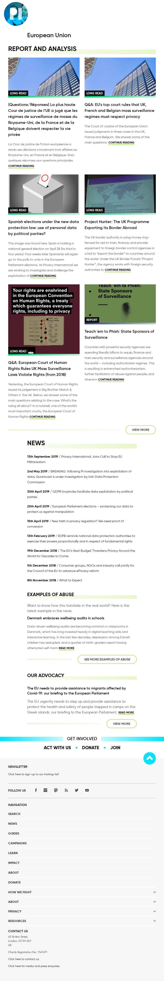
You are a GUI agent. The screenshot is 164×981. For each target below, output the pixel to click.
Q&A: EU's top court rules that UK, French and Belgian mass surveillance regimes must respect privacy (119, 110)
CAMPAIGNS (17, 843)
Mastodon (56, 790)
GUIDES (13, 833)
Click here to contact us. (23, 959)
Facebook (35, 790)
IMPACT (14, 863)
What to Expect (70, 580)
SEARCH (14, 814)
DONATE (14, 882)
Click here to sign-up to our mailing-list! (33, 774)
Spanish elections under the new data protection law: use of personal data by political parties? (43, 227)
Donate (90, 747)
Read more (66, 648)
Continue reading (21, 166)
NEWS (12, 824)
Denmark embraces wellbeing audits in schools (65, 618)
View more (140, 430)
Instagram (45, 790)
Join (115, 747)
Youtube (87, 790)
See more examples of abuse (107, 659)
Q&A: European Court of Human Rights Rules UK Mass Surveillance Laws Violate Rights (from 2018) (39, 368)
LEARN (13, 853)
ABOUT (13, 872)
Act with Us (57, 747)
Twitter (76, 790)
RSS (66, 790)
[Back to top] (149, 758)
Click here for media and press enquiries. (34, 966)
